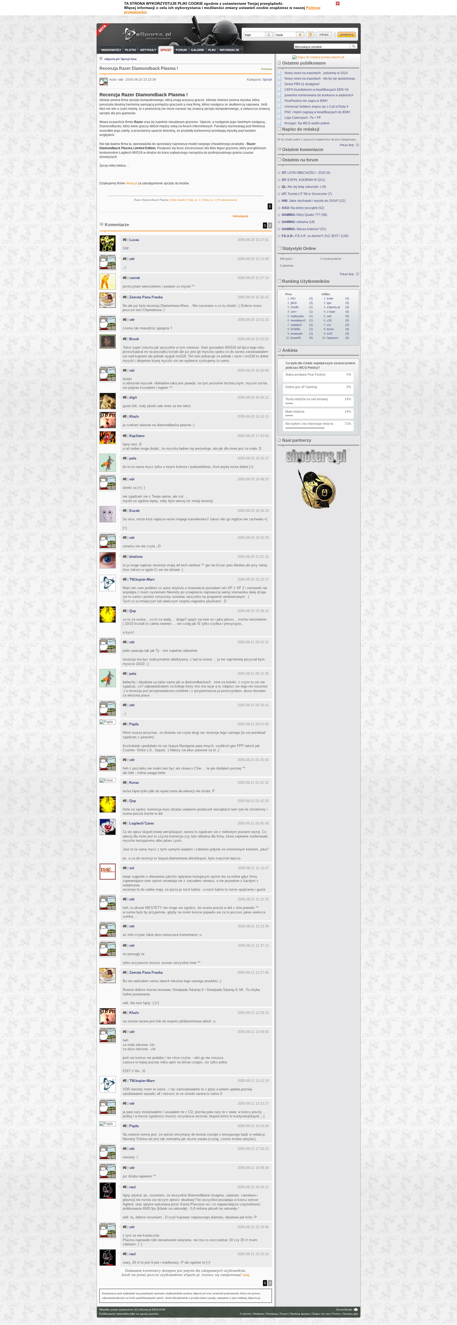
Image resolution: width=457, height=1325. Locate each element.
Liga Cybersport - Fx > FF (303, 118)
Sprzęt (267, 79)
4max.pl (131, 183)
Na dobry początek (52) (303, 208)
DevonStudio (344, 1309)
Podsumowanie (227, 199)
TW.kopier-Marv (142, 579)
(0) (302, 337)
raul (132, 1187)
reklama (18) (298, 222)
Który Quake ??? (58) (304, 215)
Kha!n (134, 416)
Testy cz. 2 (209, 199)
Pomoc (336, 1313)
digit (133, 397)
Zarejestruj (346, 34)
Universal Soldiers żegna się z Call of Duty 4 (316, 106)
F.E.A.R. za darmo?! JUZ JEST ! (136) (315, 236)
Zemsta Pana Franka (146, 297)
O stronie (245, 1313)
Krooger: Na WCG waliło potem (307, 123)
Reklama (258, 1313)
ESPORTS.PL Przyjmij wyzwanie (147, 35)
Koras (134, 783)
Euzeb (134, 511)
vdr (120, 79)
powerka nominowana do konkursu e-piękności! (319, 95)
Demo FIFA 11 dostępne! (302, 84)
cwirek (134, 278)
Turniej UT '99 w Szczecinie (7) (307, 194)
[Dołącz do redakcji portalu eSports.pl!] (318, 57)
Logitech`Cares (141, 823)
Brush (134, 339)
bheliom (136, 557)
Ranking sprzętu (300, 1313)
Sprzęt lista (128, 59)
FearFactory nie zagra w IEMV (306, 101)
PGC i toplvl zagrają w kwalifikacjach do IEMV (317, 112)
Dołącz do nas (321, 1313)
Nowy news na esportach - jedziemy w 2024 (316, 73)
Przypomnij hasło (310, 34)
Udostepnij (240, 216)
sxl (131, 868)
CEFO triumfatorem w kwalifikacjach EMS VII (316, 90)
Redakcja (272, 1313)
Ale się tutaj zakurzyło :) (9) (304, 187)
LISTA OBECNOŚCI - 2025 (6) (306, 173)
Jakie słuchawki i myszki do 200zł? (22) (313, 201)
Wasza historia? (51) (304, 229)
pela (132, 458)
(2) (302, 298)
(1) (302, 307)
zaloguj (324, 34)
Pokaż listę (347, 145)
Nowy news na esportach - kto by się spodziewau (320, 78)
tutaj (246, 1275)
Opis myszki (178, 199)
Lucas (134, 240)
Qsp (132, 611)
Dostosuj (266, 68)
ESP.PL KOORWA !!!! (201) (303, 180)
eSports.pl (111, 59)
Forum (284, 1313)
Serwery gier (350, 1313)
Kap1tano (137, 436)
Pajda (134, 724)
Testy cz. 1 (194, 199)
